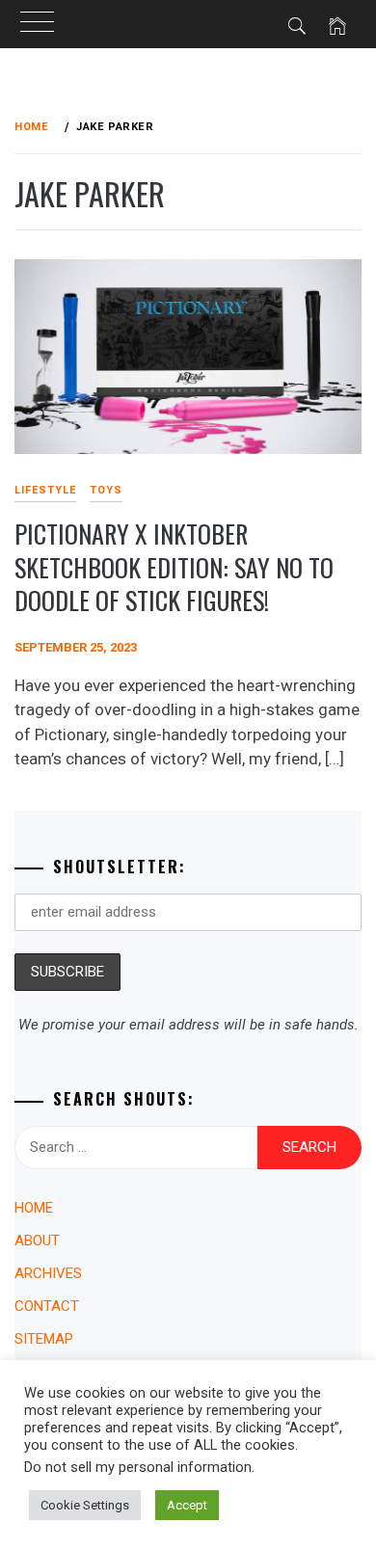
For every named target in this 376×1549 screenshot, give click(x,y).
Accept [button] (187, 1505)
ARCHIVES (48, 1273)
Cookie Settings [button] (84, 1505)
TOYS (106, 490)
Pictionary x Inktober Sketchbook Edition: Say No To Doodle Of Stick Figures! (174, 567)
